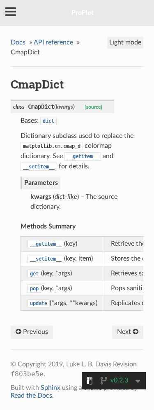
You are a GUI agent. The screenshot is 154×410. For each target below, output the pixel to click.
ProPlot (82, 12)
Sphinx (50, 387)
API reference (53, 42)
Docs (18, 42)
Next (125, 331)
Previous (34, 331)
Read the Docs (31, 395)
